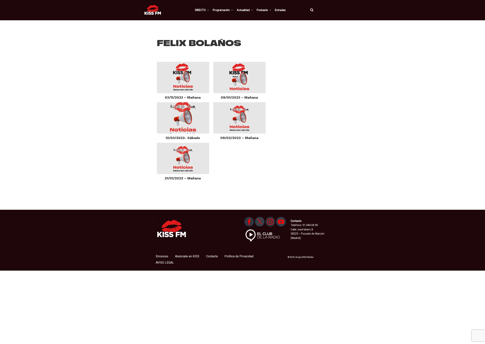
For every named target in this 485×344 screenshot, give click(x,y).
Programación (221, 10)
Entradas (280, 10)
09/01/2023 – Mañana (239, 97)
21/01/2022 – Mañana (183, 178)
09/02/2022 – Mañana (239, 138)
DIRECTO (200, 10)
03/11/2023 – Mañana (183, 97)
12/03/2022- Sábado (183, 138)
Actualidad (243, 10)
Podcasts (262, 10)
